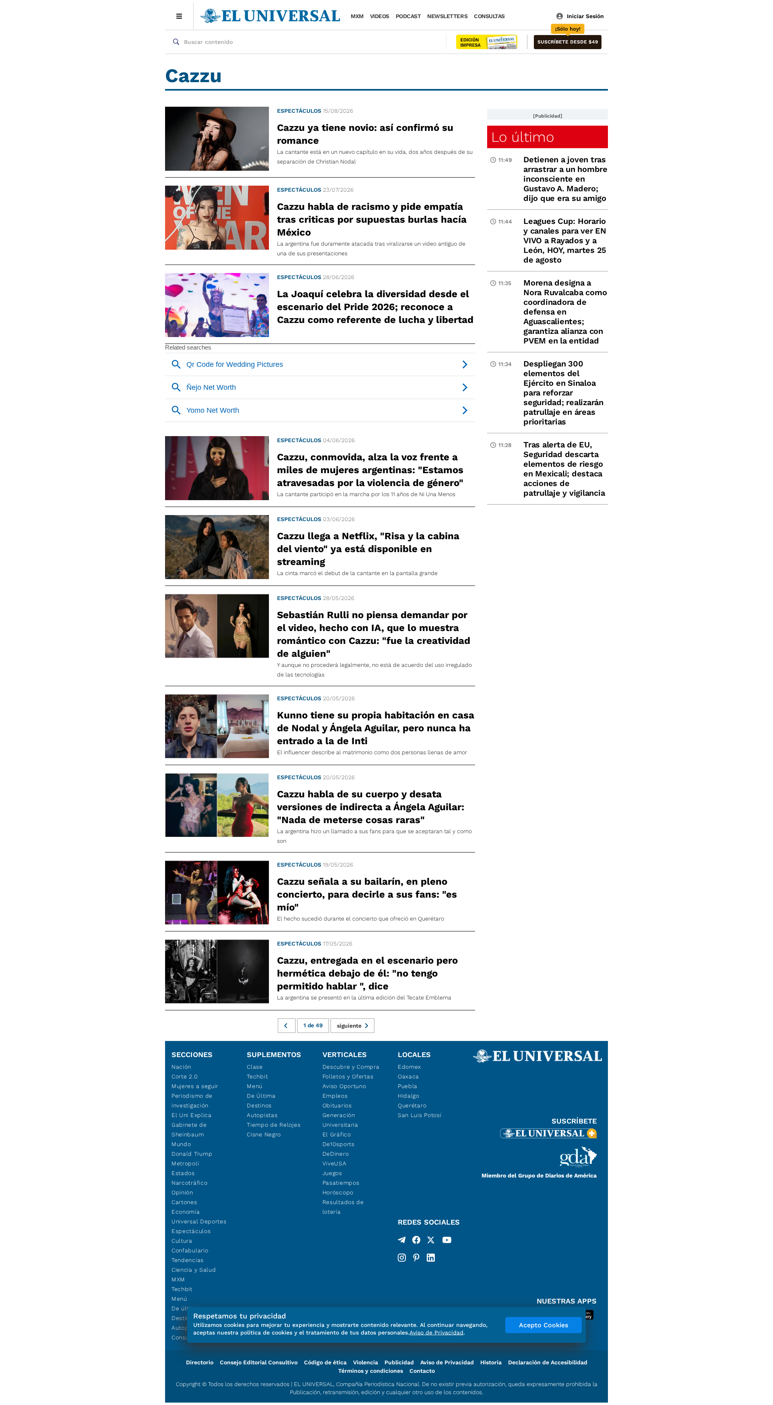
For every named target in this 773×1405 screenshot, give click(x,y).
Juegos (332, 1173)
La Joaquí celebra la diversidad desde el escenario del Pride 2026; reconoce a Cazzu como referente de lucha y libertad (375, 306)
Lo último (522, 136)
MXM (357, 16)
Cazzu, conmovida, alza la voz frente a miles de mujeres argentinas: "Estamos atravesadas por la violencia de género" (370, 469)
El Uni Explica (192, 1115)
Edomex (409, 1067)
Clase (255, 1067)
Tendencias (188, 1260)
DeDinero (335, 1153)
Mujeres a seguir (195, 1086)
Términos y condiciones (370, 1371)
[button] (567, 42)
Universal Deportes (199, 1221)
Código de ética (325, 1362)
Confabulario (190, 1250)
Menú (179, 1298)
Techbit (182, 1289)
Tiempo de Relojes (273, 1125)
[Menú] (179, 16)
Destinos (259, 1105)
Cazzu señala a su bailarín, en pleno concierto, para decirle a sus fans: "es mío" (367, 894)
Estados (183, 1173)
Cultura (182, 1240)
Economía (186, 1211)
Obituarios (337, 1105)
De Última (261, 1096)
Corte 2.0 (185, 1076)
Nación (181, 1067)
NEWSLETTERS (447, 16)
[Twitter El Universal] (431, 1241)
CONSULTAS (489, 16)
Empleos (335, 1096)
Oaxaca (408, 1076)
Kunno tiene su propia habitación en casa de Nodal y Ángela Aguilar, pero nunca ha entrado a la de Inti (375, 728)
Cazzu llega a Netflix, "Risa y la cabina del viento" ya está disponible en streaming (368, 548)
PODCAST (408, 16)
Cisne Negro (264, 1134)
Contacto (422, 1371)
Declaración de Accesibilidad (547, 1362)
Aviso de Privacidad (447, 1362)
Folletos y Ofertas (348, 1076)
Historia (491, 1362)
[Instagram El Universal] (402, 1258)
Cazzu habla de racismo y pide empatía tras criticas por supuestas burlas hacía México (372, 219)
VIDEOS (379, 16)
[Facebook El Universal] (416, 1241)
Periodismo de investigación (192, 1101)
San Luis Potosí (420, 1115)
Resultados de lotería (343, 1207)
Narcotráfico (189, 1182)
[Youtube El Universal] (447, 1241)
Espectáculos (299, 111)
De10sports (338, 1144)
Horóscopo (337, 1192)
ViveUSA (334, 1163)
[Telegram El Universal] (402, 1241)
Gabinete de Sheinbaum (189, 1130)
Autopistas (262, 1115)
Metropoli (185, 1163)
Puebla (408, 1086)
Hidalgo (409, 1096)
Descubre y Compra (351, 1067)
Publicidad (399, 1362)
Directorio (199, 1362)
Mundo (181, 1144)
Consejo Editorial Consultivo (259, 1362)
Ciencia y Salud (194, 1269)
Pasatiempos (341, 1182)
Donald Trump (192, 1153)
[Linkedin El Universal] (431, 1258)
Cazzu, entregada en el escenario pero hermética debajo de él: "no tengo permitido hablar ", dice (367, 973)
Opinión (182, 1192)
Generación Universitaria (340, 1120)
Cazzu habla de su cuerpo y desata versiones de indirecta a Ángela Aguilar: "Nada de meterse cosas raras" (370, 807)
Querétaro (412, 1105)
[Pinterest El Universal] (416, 1258)
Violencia (365, 1362)
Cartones (184, 1202)
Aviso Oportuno (344, 1086)
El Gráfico (336, 1134)
